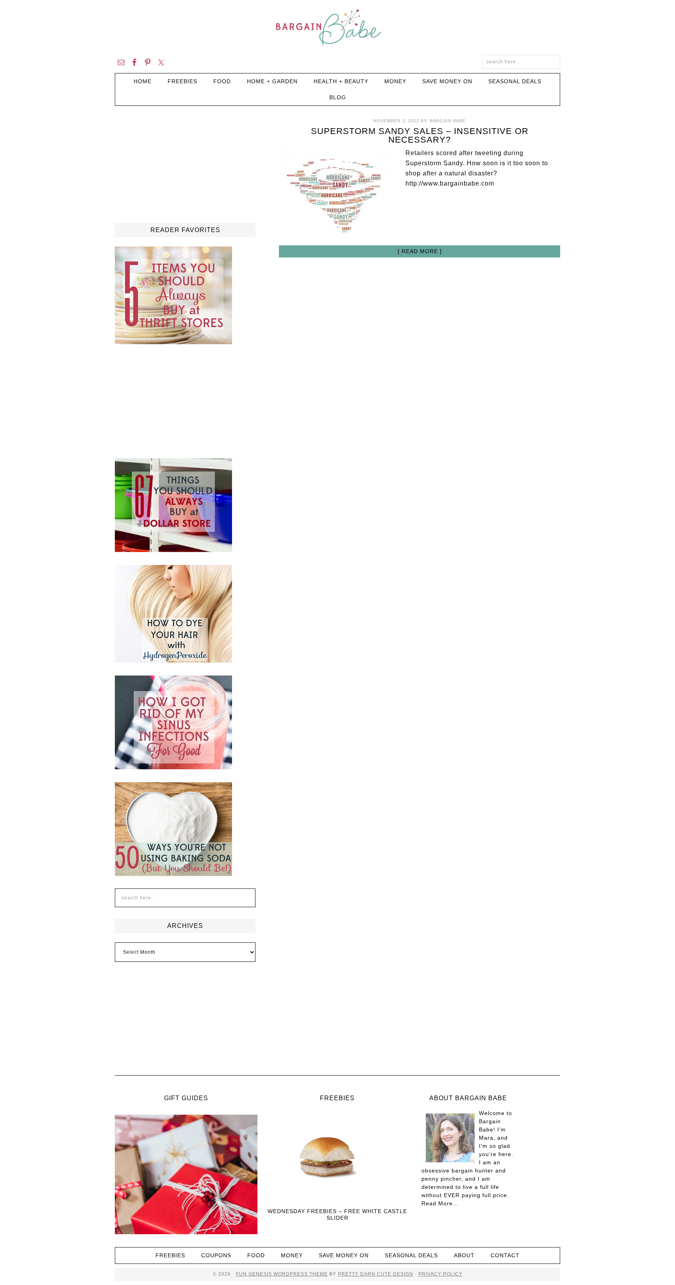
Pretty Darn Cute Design (375, 1274)
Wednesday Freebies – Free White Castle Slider (337, 1214)
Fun (241, 1274)
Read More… (440, 1203)
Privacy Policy (440, 1274)
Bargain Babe (337, 27)
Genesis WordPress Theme (287, 1274)
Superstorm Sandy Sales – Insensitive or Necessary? (420, 135)
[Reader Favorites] (173, 341)
